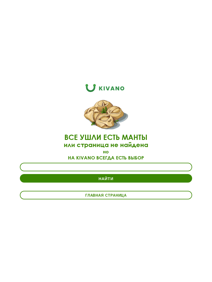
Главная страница (106, 195)
